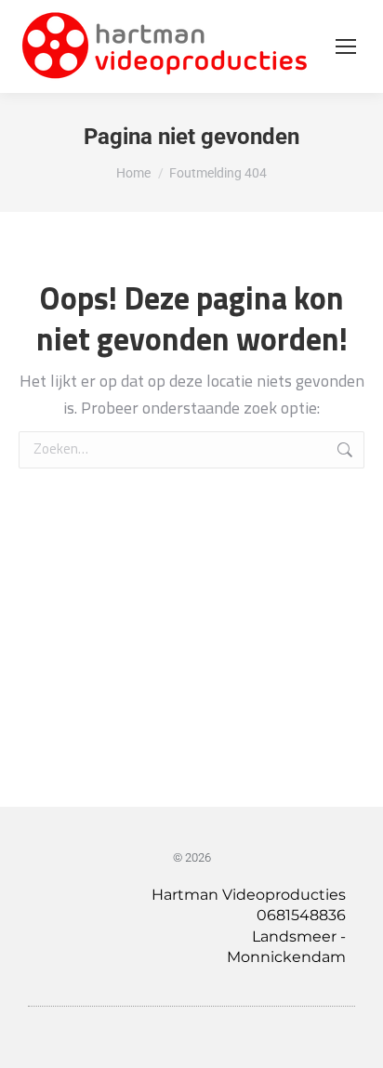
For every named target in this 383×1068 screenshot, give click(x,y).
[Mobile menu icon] (345, 46)
